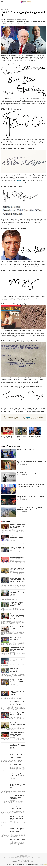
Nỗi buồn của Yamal (15, 764)
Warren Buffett (7, 148)
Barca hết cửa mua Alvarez (17, 839)
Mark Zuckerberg (8, 270)
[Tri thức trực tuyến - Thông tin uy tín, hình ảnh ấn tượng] (25, 1)
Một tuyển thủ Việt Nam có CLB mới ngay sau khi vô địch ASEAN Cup (17, 526)
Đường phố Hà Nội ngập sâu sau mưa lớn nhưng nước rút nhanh (17, 830)
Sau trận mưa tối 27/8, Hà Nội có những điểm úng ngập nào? (17, 681)
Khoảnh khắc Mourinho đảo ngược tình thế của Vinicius (16, 537)
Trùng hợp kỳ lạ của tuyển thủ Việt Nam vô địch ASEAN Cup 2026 (17, 734)
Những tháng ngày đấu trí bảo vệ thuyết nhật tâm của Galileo (17, 745)
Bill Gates (19, 180)
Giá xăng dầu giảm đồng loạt (26, 449)
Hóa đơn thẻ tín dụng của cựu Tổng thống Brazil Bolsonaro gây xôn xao (35, 438)
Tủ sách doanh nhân (28, 417)
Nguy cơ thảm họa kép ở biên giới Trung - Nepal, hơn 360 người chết (17, 703)
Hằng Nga (3, 19)
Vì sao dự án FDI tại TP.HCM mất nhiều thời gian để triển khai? (16, 670)
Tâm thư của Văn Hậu (16, 659)
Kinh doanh (4, 9)
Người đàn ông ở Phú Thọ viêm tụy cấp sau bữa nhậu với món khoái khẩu (17, 756)
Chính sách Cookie (32, 864)
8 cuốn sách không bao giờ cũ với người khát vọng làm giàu (20, 438)
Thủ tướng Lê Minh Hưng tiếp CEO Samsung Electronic (17, 693)
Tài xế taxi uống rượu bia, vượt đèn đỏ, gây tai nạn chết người (17, 592)
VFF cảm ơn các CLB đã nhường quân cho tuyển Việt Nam (16, 818)
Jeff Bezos (5, 186)
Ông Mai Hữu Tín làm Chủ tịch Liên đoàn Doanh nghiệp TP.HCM (17, 797)
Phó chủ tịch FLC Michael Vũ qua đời (28, 473)
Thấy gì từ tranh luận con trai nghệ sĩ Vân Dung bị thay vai (17, 649)
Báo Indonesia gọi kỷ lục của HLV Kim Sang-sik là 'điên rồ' (17, 775)
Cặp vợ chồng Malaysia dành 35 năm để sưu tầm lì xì (7, 438)
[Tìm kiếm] (45, 1)
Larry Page (6, 387)
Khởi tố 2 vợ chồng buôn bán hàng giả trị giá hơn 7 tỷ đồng (17, 604)
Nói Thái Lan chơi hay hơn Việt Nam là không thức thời (17, 786)
